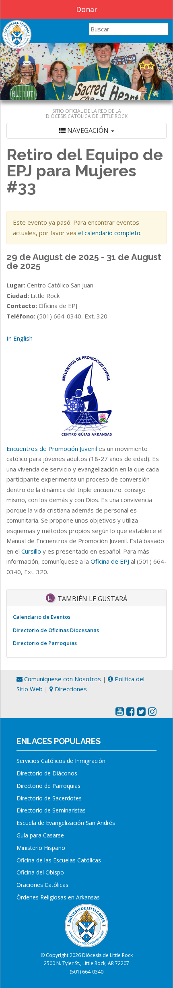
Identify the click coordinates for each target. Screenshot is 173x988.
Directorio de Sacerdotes (49, 798)
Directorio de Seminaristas (51, 810)
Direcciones (70, 689)
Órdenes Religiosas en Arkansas (58, 897)
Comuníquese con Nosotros (62, 679)
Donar (86, 9)
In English (19, 338)
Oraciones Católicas (42, 885)
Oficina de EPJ (110, 561)
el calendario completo (109, 233)
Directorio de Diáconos (46, 773)
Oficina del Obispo (40, 872)
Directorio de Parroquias (45, 643)
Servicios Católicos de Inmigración (60, 761)
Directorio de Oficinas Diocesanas (56, 630)
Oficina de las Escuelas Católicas (58, 860)
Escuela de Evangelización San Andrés (65, 823)
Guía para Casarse (40, 835)
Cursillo (31, 551)
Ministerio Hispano (40, 848)
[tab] (86, 130)
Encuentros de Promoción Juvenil (51, 448)
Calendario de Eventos (41, 616)
